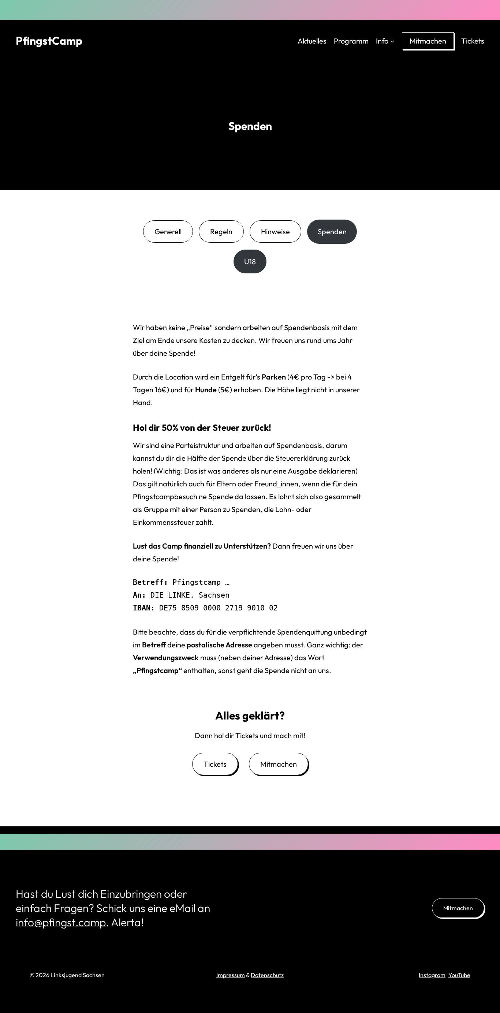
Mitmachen (278, 764)
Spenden (332, 231)
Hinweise (275, 231)
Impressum (230, 975)
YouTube (459, 975)
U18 (250, 261)
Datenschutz (267, 975)
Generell (168, 231)
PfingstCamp (49, 41)
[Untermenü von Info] (392, 40)
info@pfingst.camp (61, 922)
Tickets (215, 764)
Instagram (432, 975)
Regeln (221, 231)
